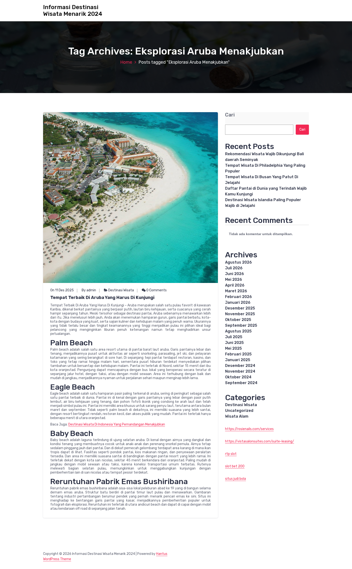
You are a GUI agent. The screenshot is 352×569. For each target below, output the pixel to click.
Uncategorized (239, 410)
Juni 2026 (234, 273)
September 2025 (241, 325)
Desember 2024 (240, 365)
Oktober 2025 (238, 319)
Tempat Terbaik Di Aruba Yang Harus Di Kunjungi (102, 297)
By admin (89, 290)
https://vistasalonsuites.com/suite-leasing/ (259, 441)
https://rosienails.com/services (249, 429)
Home (126, 62)
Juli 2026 (234, 268)
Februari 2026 (238, 296)
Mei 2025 (233, 348)
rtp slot (231, 454)
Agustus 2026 (238, 262)
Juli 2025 (233, 337)
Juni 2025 (234, 342)
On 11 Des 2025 (62, 290)
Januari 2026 (237, 302)
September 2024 (241, 383)
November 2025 (240, 314)
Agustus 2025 (238, 331)
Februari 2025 (238, 354)
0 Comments (156, 290)
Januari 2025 (237, 360)
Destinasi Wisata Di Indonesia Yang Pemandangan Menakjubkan (116, 424)
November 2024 (240, 371)
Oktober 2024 (238, 377)
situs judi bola (235, 479)
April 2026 (234, 285)
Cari (230, 115)
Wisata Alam (236, 416)
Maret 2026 (236, 291)
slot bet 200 (234, 466)
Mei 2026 (233, 279)
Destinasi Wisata (121, 290)
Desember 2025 (240, 308)
